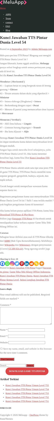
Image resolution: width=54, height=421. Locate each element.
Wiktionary (24, 245)
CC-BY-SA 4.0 (15, 248)
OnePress (34, 415)
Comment (5, 305)
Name (3, 330)
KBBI (7, 241)
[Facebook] (2, 263)
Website (4, 342)
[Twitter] (17, 263)
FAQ (8, 26)
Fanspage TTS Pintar (22, 218)
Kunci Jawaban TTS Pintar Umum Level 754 (27, 389)
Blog (8, 30)
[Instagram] (12, 263)
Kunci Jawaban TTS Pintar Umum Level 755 (27, 385)
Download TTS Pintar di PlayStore (17, 214)
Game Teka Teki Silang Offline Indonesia (30, 272)
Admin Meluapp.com (41, 49)
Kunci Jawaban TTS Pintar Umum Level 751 (27, 401)
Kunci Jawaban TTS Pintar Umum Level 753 (27, 393)
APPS (8, 14)
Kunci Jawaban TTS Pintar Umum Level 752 (27, 397)
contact (9, 22)
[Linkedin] (26, 263)
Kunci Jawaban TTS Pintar (22, 268)
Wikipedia (9, 245)
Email (3, 336)
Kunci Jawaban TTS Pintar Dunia (16, 276)
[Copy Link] (36, 263)
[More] (42, 263)
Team (8, 18)
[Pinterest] (21, 263)
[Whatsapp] (7, 263)
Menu (3, 8)
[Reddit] (31, 263)
